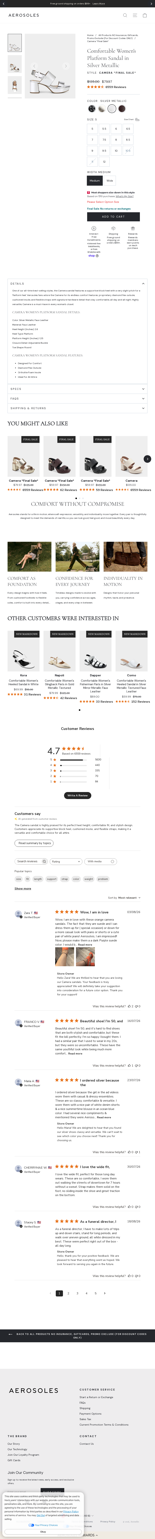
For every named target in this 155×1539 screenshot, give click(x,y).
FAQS (15, 398)
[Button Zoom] (50, 66)
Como (131, 675)
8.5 (128, 139)
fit (27, 879)
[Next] (151, 4)
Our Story (14, 1443)
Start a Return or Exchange (96, 1397)
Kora (23, 675)
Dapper (95, 675)
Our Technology (17, 1449)
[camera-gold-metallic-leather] (102, 109)
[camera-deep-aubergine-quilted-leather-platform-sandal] (122, 109)
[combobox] (66, 861)
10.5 (128, 150)
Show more (23, 889)
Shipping (85, 1408)
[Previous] (4, 4)
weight (88, 879)
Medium (95, 180)
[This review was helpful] (129, 1006)
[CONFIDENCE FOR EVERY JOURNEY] (77, 557)
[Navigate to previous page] (50, 1293)
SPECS (16, 389)
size (18, 879)
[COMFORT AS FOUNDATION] (29, 557)
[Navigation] (77, 3)
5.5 (104, 128)
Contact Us (87, 1443)
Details (17, 283)
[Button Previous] (34, 66)
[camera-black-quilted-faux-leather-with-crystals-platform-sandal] (92, 109)
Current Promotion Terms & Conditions (104, 1424)
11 (92, 161)
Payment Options (91, 1413)
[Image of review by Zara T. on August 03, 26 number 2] (85, 956)
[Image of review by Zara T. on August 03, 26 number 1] (64, 956)
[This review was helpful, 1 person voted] (129, 1066)
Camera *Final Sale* (23, 481)
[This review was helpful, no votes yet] (129, 1152)
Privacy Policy (107, 1521)
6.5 (128, 128)
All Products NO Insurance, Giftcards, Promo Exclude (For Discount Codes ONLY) (112, 37)
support (51, 879)
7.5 (104, 139)
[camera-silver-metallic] (112, 109)
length (38, 879)
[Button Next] (66, 66)
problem (103, 879)
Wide (110, 180)
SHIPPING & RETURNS (28, 408)
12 (104, 161)
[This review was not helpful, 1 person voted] (136, 1152)
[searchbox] (28, 861)
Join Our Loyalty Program (23, 1454)
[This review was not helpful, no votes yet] (136, 1006)
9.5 (104, 150)
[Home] (24, 15)
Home (90, 35)
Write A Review (77, 795)
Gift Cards (14, 1460)
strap (65, 879)
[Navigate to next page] (104, 1293)
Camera (131, 481)
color (76, 879)
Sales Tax (85, 1419)
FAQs (83, 1402)
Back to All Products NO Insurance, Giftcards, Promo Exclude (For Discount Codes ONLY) (81, 1336)
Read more (85, 945)
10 (116, 150)
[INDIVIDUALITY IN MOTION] (125, 557)
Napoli (59, 675)
